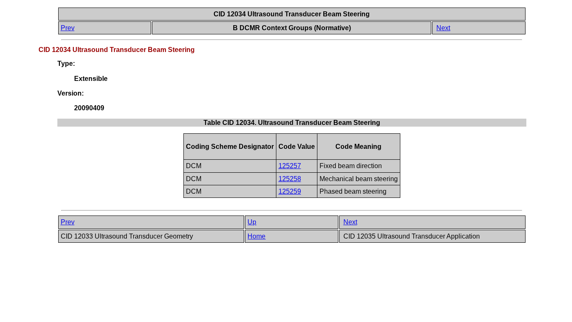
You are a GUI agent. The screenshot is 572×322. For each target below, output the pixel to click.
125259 (289, 191)
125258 (289, 178)
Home (256, 236)
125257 (289, 165)
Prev (68, 27)
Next (443, 27)
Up (251, 222)
